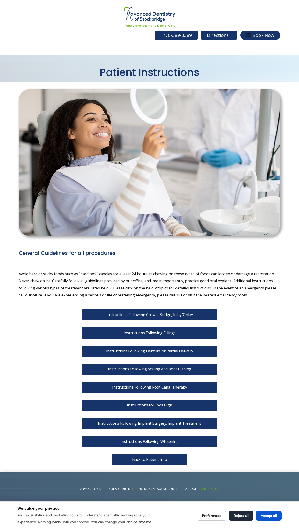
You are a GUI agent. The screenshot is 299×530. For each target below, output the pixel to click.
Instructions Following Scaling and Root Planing (149, 369)
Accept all (269, 516)
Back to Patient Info (149, 459)
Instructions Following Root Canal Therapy (149, 387)
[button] (260, 35)
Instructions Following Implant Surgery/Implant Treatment (149, 423)
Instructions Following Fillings (150, 332)
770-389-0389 (210, 489)
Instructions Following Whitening (150, 441)
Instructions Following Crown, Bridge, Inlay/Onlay (149, 314)
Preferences (211, 516)
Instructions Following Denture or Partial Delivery (149, 351)
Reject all (241, 516)
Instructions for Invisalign (149, 405)
